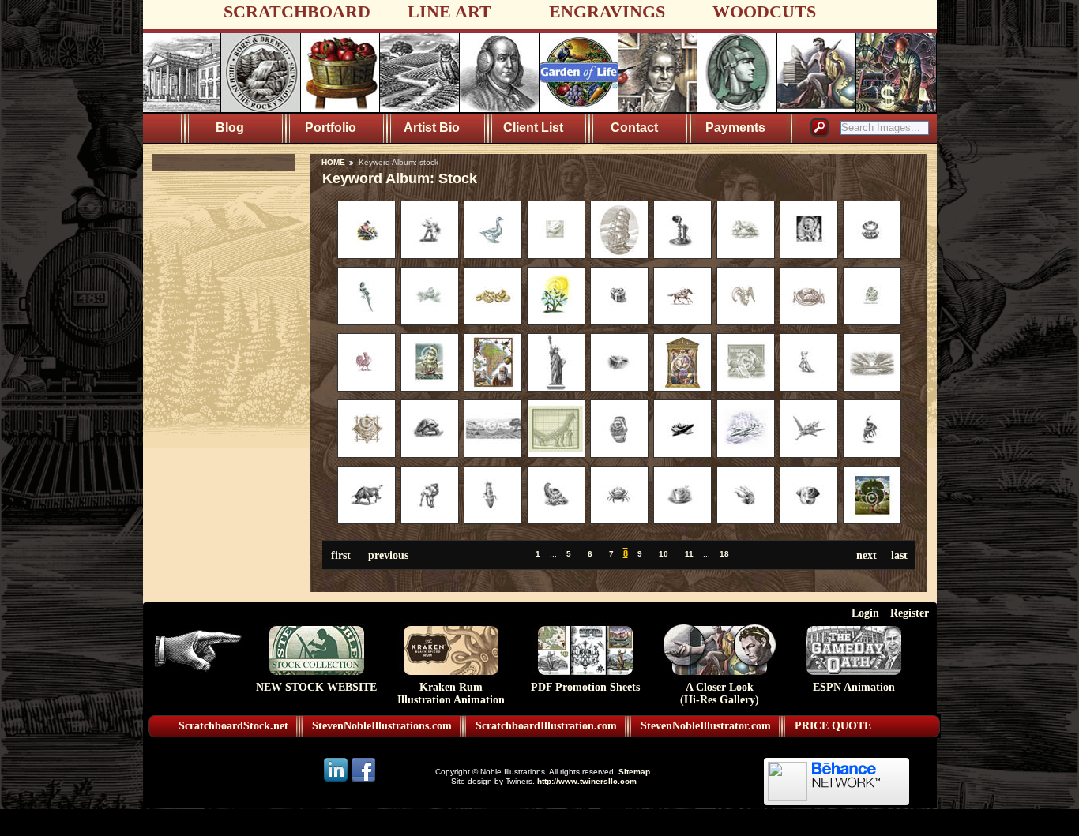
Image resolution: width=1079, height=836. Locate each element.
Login (865, 612)
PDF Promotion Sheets (585, 687)
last (899, 555)
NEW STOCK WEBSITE (316, 687)
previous (388, 555)
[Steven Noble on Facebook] (363, 780)
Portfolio (330, 127)
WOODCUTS (764, 11)
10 (663, 553)
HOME (333, 162)
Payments (735, 127)
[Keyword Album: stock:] (366, 255)
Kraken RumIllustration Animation (451, 693)
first (341, 555)
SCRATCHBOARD (297, 11)
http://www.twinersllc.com (587, 781)
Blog (230, 127)
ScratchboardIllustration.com (546, 726)
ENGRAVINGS (607, 11)
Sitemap (634, 771)
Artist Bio (432, 127)
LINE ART (449, 11)
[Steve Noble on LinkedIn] (337, 780)
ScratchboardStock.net (233, 726)
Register (909, 612)
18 (724, 553)
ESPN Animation (854, 687)
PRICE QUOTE (833, 726)
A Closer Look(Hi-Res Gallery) (719, 693)
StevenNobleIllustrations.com (382, 726)
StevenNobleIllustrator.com (706, 726)
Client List (533, 127)
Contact (634, 127)
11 (689, 553)
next (866, 555)
